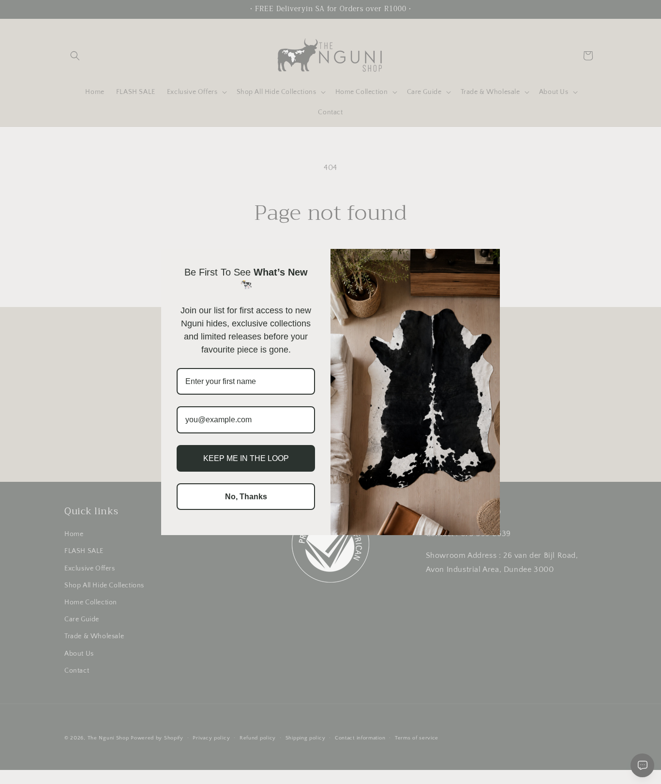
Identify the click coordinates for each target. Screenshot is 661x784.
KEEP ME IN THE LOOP (246, 458)
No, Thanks (246, 496)
